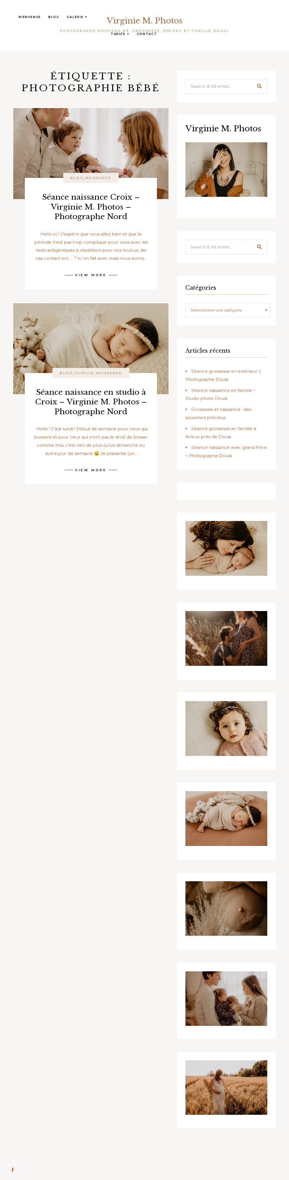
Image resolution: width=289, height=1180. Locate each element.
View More (91, 275)
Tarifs (118, 34)
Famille (84, 373)
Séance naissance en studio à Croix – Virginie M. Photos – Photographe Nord (91, 401)
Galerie (75, 17)
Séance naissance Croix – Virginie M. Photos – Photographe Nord (91, 206)
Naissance (98, 178)
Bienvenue (30, 17)
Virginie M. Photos (144, 21)
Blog (54, 17)
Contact (147, 34)
